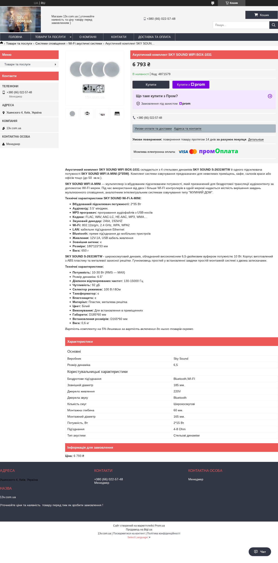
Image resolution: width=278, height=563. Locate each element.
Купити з (183, 84)
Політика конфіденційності (163, 533)
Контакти (118, 37)
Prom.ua (160, 525)
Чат (263, 551)
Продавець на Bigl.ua (139, 529)
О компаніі (87, 37)
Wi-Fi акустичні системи (85, 43)
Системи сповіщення (50, 43)
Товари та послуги (50, 37)
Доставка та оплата (154, 37)
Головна (15, 37)
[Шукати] (273, 25)
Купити (151, 84)
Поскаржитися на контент (129, 533)
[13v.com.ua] (20, 31)
